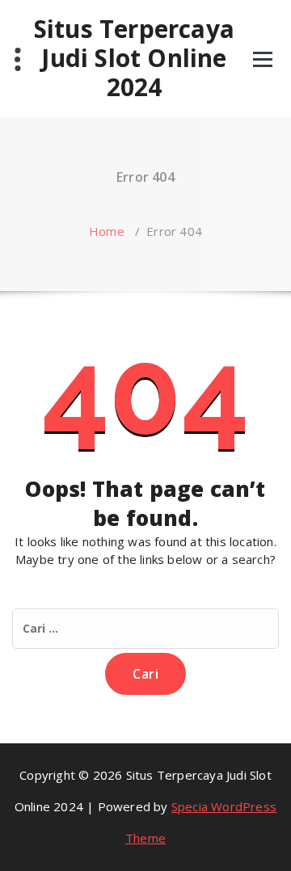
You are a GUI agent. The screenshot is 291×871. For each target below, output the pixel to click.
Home (106, 231)
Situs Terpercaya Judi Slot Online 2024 (134, 58)
